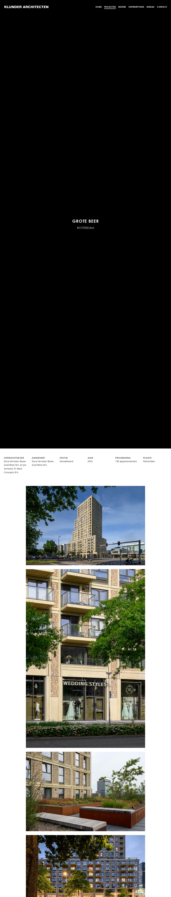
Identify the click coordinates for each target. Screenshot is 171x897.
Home (99, 7)
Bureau (151, 7)
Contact (162, 7)
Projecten (110, 7)
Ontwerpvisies (136, 7)
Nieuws (122, 7)
